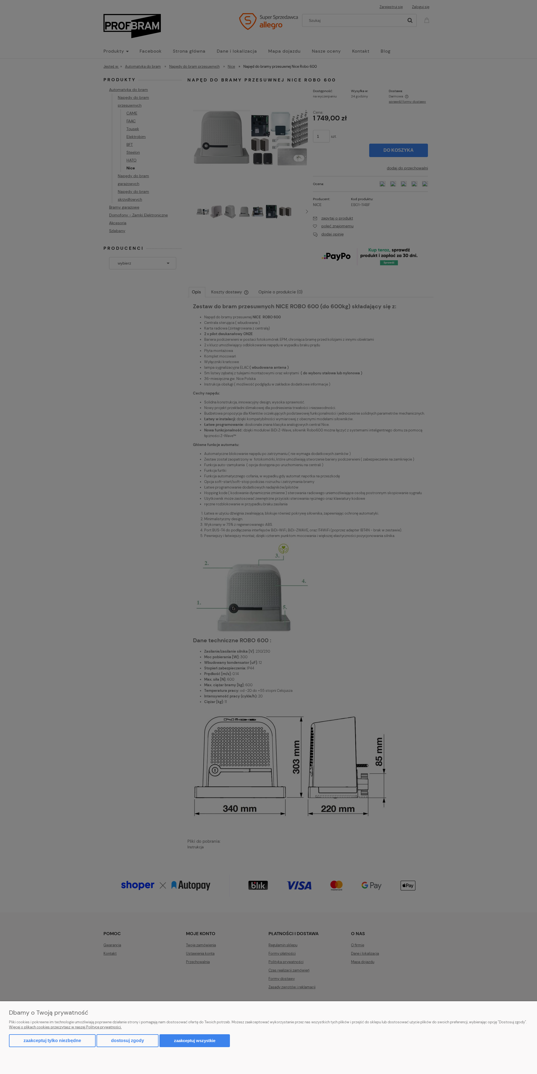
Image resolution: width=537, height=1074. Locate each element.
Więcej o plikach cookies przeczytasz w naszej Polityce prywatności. (65, 1027)
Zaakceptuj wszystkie (194, 1040)
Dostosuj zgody (127, 1040)
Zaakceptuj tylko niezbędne (52, 1040)
